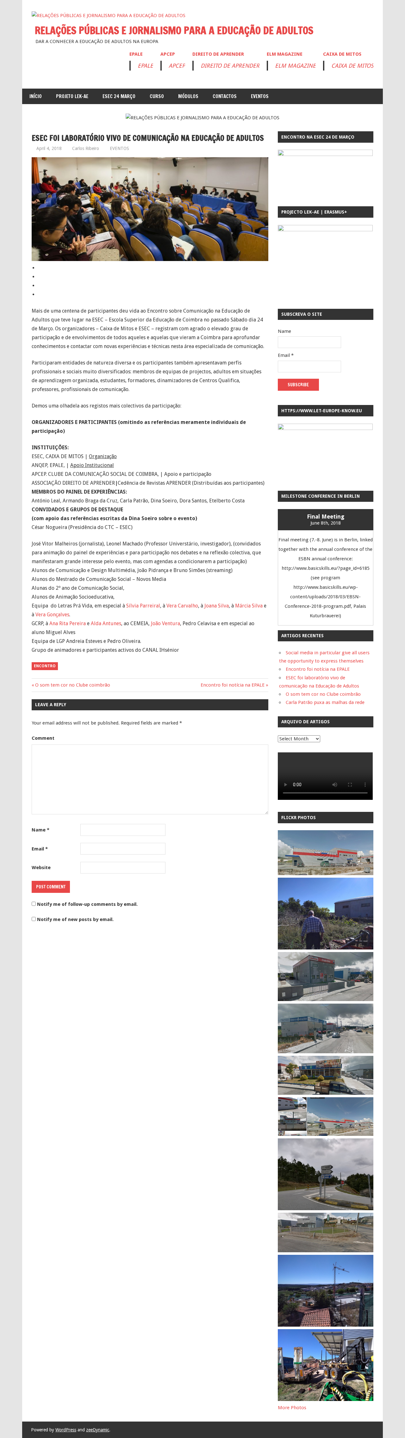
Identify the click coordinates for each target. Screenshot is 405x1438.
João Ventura (165, 623)
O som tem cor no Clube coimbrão (72, 685)
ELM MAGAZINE (284, 54)
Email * (286, 355)
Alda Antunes (106, 623)
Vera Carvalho (182, 606)
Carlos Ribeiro (85, 148)
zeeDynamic (97, 1429)
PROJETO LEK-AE (72, 96)
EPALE (136, 54)
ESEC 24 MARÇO (119, 96)
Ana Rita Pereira (67, 623)
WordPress (65, 1429)
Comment (43, 738)
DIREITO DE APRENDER (218, 54)
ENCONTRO (45, 666)
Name (40, 830)
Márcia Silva (249, 606)
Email (40, 849)
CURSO (157, 96)
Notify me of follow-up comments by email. (87, 904)
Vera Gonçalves (52, 615)
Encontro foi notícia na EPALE (233, 685)
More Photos (292, 1407)
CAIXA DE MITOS (342, 54)
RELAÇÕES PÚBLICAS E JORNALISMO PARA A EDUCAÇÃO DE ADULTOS (174, 30)
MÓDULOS (188, 96)
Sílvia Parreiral (143, 606)
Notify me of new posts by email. (75, 919)
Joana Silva (216, 606)
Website (41, 867)
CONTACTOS (225, 96)
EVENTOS (260, 96)
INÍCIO (35, 96)
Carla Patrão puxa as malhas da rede (325, 702)
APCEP (167, 54)
